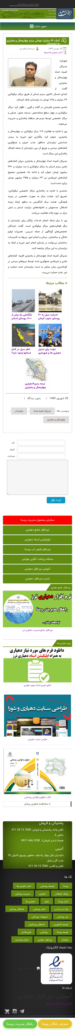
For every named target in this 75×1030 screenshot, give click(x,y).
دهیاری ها (30, 901)
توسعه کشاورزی (60, 924)
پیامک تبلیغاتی (61, 894)
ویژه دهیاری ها (64, 643)
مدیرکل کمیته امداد (42, 411)
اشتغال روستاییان (36, 924)
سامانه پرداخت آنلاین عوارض (37, 559)
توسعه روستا (62, 932)
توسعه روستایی (47, 886)
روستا (65, 886)
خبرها (46, 52)
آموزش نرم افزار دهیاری (37, 569)
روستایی (44, 932)
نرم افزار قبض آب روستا (38, 549)
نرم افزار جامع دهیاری (37, 530)
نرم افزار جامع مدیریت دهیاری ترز (37, 630)
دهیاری (42, 894)
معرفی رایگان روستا (55, 1023)
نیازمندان (19, 411)
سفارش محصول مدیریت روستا (37, 520)
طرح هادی (26, 932)
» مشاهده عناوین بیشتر (37, 804)
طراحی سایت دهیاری (37, 739)
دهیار (46, 901)
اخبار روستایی (39, 909)
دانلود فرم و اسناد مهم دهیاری (37, 685)
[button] (40, 26)
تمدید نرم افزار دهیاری (37, 579)
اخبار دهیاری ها (55, 52)
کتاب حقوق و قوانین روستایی (37, 797)
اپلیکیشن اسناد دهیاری (37, 539)
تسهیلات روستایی (40, 917)
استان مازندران (22, 940)
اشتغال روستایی (16, 909)
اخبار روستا (63, 901)
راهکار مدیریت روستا (20, 1023)
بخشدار (64, 940)
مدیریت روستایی (22, 894)
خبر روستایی (62, 917)
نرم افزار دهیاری (45, 940)
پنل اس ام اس (61, 909)
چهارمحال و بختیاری (56, 419)
